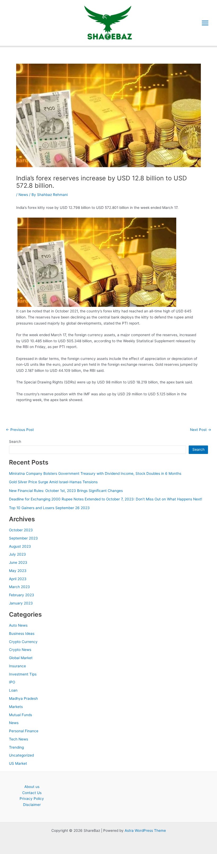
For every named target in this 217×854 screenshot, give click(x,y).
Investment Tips (23, 674)
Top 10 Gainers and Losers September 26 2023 (49, 508)
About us (31, 787)
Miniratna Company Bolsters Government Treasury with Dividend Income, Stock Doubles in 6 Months (95, 473)
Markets (16, 707)
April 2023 (17, 579)
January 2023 (21, 603)
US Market (18, 763)
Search (15, 441)
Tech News (18, 739)
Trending (16, 747)
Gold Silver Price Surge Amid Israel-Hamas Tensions (53, 482)
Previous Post (20, 430)
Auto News (18, 625)
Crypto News (20, 649)
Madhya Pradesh (23, 698)
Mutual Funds (20, 715)
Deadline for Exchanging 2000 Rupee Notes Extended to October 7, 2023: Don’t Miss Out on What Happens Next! (105, 499)
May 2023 (17, 571)
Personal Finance (23, 731)
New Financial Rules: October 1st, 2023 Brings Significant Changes (66, 491)
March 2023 (19, 587)
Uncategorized (21, 755)
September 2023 (23, 538)
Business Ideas (21, 633)
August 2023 (20, 546)
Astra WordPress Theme (145, 830)
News (23, 195)
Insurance (17, 666)
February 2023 (21, 595)
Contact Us (32, 793)
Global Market (21, 658)
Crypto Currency (23, 642)
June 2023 (18, 562)
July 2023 (17, 554)
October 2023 (21, 530)
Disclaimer (32, 805)
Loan (13, 690)
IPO (12, 682)
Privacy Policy (32, 798)
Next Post (200, 430)
